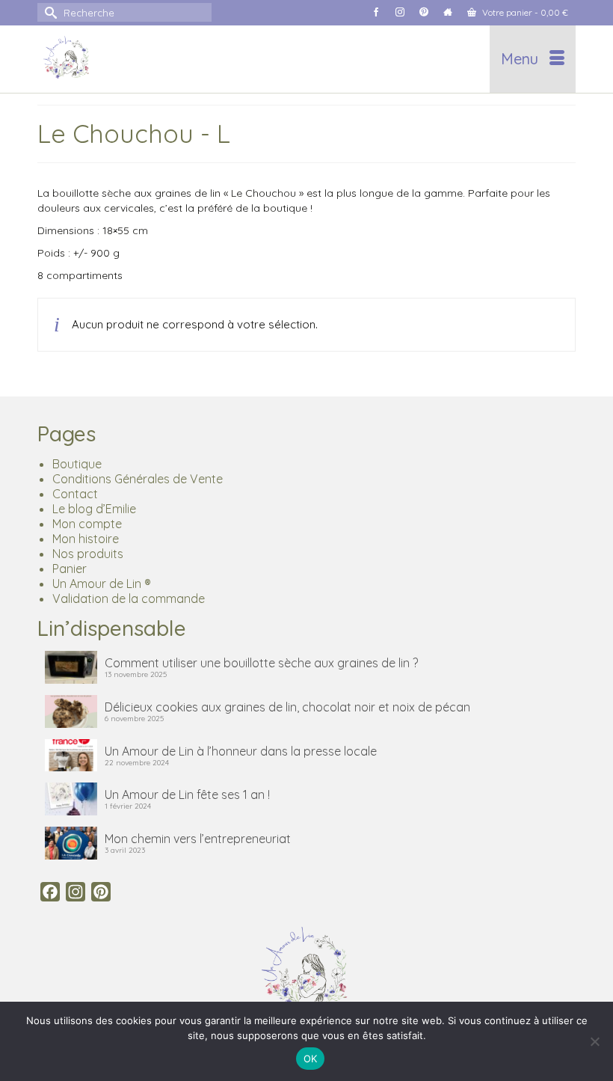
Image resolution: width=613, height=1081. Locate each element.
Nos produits (87, 553)
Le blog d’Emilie (94, 508)
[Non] (594, 1041)
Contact (75, 493)
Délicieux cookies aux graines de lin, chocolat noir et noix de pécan (287, 706)
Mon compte (87, 523)
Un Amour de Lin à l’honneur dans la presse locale (241, 751)
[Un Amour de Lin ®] (236, 59)
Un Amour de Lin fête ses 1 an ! (187, 794)
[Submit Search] (48, 12)
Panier (69, 568)
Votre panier (524, 12)
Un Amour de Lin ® (101, 583)
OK (311, 1059)
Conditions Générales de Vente (137, 478)
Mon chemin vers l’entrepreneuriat (198, 838)
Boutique (77, 463)
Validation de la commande (128, 598)
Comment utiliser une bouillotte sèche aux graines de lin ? (261, 662)
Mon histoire (85, 538)
